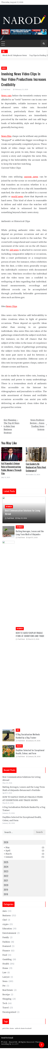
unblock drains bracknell (23, 1028)
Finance (6, 950)
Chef (4, 920)
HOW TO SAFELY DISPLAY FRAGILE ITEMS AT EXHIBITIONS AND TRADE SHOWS (30, 636)
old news (14, 250)
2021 (6, 880)
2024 (6, 866)
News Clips (11, 306)
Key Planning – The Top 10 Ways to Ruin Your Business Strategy (11, 426)
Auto (4, 911)
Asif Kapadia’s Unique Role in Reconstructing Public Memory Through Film (11, 468)
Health (19, 746)
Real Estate (7, 990)
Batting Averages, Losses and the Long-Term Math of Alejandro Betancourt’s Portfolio (30, 534)
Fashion (6, 942)
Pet (18, 730)
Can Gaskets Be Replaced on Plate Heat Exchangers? (36, 467)
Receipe (6, 994)
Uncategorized (9, 1012)
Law (4, 972)
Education (7, 928)
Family (5, 937)
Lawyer (6, 977)
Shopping (6, 999)
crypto (5, 924)
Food (4, 955)
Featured (6, 946)
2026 (6, 842)
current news (31, 176)
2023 (6, 871)
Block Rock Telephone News (14, 55)
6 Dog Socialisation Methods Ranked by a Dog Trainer (28, 736)
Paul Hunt (6, 89)
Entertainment (9, 933)
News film (6, 136)
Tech (4, 1003)
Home (5, 968)
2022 (6, 875)
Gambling (7, 959)
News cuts (6, 95)
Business (9, 507)
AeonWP (15, 1044)
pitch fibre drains (8, 1028)
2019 (6, 889)
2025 (6, 862)
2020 (6, 885)
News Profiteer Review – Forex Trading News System (37, 425)
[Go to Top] (41, 1045)
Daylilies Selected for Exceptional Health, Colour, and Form (30, 752)
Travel (5, 1007)
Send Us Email (7, 1038)
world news (17, 196)
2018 (6, 894)
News (4, 68)
